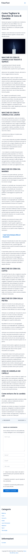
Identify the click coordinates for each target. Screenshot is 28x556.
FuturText (5, 3)
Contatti (4, 542)
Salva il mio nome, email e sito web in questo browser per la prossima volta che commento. (13, 473)
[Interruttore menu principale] (25, 3)
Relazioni (4, 525)
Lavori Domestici (6, 523)
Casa (3, 515)
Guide (3, 520)
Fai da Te (4, 518)
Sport (3, 528)
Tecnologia (4, 530)
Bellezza (4, 513)
